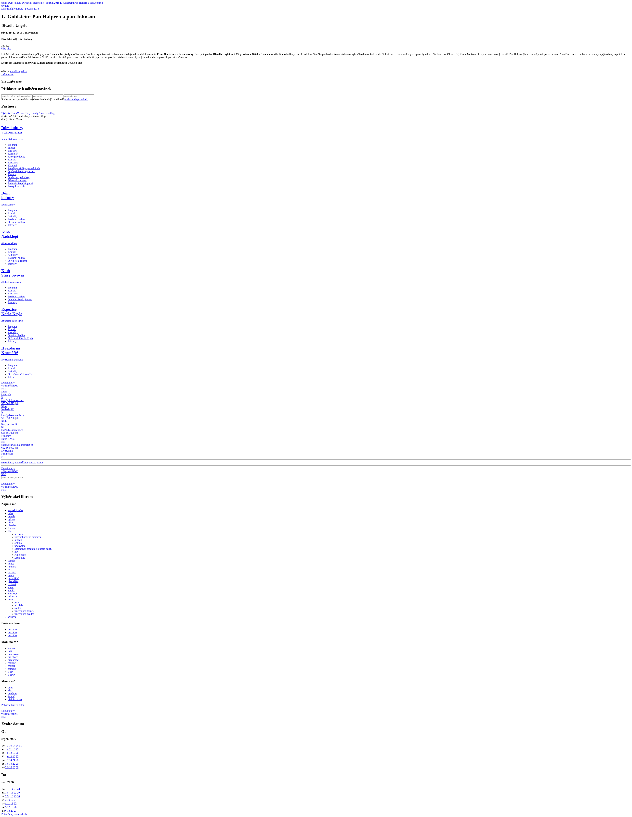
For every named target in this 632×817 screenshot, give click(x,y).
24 (17, 745)
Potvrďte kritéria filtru (12, 705)
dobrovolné (14, 654)
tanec (10, 599)
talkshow (12, 596)
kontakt (32, 462)
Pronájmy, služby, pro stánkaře (24, 168)
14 (10, 760)
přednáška (13, 581)
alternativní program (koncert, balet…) (34, 548)
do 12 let (12, 629)
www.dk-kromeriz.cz (12, 139)
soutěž (11, 590)
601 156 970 (7, 433)
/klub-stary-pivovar (11, 282)
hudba (11, 563)
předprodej (13, 660)
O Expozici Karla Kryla (20, 338)
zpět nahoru (7, 74)
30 (17, 767)
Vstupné (12, 165)
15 (10, 763)
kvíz (10, 569)
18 (14, 749)
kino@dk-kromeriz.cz (12, 415)
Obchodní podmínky (18, 177)
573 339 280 (7, 418)
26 (17, 752)
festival (11, 528)
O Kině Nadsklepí (17, 260)
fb (17, 403)
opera (11, 575)
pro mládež (13, 578)
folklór (11, 560)
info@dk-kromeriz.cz (12, 400)
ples (16, 602)
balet (10, 513)
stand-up (12, 593)
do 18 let (12, 635)
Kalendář (12, 153)
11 (10, 749)
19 (14, 752)
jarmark (12, 566)
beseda (11, 516)
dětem (11, 522)
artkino (18, 542)
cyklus (11, 519)
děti (10, 651)
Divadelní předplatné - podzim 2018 (20, 8)
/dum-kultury (8, 204)
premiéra (19, 534)
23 (14, 767)
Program (12, 144)
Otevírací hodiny (16, 335)
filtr (26, 462)
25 (17, 749)
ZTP (10, 671)
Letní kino (19, 557)
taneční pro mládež (24, 614)
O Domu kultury (16, 222)
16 (10, 767)
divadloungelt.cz (18, 71)
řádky (11, 462)
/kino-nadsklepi (9, 243)
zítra (10, 690)
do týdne (12, 693)
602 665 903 (7, 447)
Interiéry (12, 225)
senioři (11, 665)
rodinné (12, 584)
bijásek (18, 540)
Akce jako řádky (16, 156)
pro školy (13, 657)
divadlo (5, 5)
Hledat (11, 147)
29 (17, 763)
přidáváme (19, 545)
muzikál (12, 572)
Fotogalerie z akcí (17, 186)
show (10, 587)
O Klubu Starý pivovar (20, 299)
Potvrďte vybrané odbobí (14, 814)
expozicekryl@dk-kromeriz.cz (17, 444)
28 (17, 760)
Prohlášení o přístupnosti (20, 183)
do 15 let (12, 632)
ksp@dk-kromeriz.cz (12, 430)
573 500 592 (7, 403)
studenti (12, 668)
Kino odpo (20, 554)
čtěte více (6, 48)
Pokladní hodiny (16, 219)
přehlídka (19, 605)
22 (14, 763)
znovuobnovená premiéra (27, 537)
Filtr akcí (12, 150)
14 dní (11, 696)
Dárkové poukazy (17, 180)
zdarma (11, 648)
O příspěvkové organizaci (21, 171)
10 (10, 745)
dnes (10, 687)
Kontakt (12, 159)
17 (14, 745)
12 (10, 752)
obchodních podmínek (76, 99)
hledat (4, 462)
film (10, 531)
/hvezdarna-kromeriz (12, 359)
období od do (15, 699)
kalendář (19, 462)
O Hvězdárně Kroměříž (20, 374)
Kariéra (12, 174)
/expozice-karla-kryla (12, 320)
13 (10, 756)
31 (20, 745)
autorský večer (15, 510)
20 (14, 756)
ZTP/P (11, 674)
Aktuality (13, 162)
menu (40, 462)
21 (14, 760)
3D (16, 551)
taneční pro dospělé (24, 611)
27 (17, 756)
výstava (12, 616)
